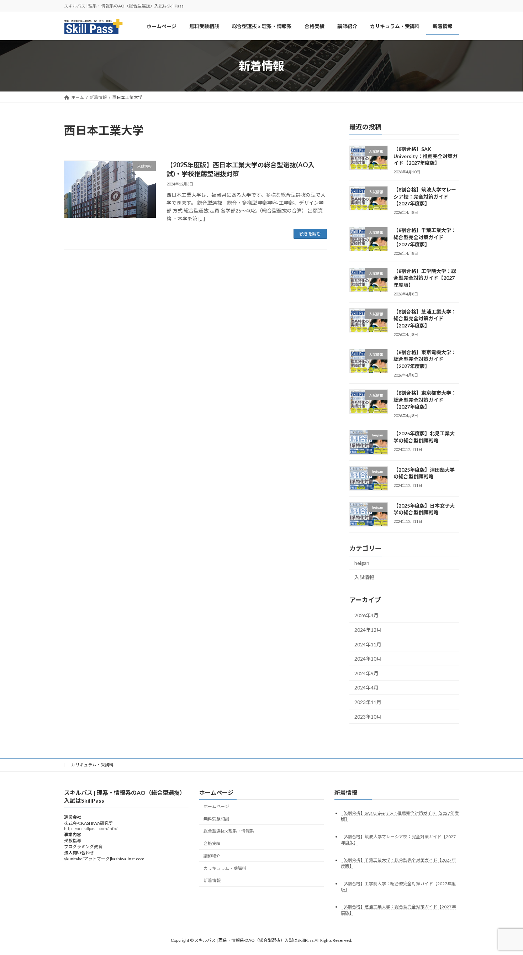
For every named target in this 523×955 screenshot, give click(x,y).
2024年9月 (366, 673)
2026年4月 (366, 616)
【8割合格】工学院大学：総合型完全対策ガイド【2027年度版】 (424, 278)
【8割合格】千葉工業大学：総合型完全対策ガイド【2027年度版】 (424, 237)
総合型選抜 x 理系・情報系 (229, 831)
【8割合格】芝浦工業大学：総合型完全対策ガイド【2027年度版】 (424, 319)
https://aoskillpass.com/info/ (90, 828)
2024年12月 (367, 630)
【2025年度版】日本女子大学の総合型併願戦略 (424, 509)
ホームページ (216, 806)
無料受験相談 (216, 818)
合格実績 (212, 843)
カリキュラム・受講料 (92, 764)
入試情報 (364, 577)
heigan (361, 563)
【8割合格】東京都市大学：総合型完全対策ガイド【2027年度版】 (424, 400)
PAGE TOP (504, 920)
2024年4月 (366, 688)
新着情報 (212, 880)
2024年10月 (367, 659)
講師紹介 (212, 856)
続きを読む (310, 233)
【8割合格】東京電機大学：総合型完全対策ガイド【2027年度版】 (424, 359)
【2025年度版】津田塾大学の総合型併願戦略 (424, 473)
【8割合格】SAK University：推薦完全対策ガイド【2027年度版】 (425, 156)
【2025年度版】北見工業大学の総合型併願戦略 (424, 437)
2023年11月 (367, 702)
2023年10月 (367, 717)
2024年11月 (367, 644)
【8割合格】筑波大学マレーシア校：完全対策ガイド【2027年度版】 (424, 197)
